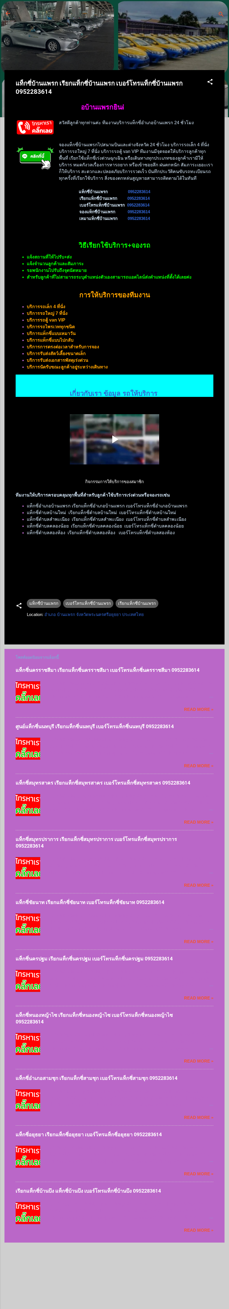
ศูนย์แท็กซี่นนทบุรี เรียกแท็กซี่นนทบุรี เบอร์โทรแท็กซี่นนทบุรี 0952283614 (95, 726)
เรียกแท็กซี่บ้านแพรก (137, 603)
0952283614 (139, 191)
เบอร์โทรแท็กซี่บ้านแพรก (88, 603)
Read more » (198, 709)
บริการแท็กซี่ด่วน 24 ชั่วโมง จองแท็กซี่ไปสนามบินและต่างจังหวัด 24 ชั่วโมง (101, 16)
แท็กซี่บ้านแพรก (43, 603)
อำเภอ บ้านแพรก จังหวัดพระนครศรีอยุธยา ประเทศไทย (94, 614)
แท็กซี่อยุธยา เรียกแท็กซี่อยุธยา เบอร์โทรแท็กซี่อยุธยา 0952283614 (89, 1134)
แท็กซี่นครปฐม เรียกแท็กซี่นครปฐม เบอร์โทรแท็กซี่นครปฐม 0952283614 (94, 959)
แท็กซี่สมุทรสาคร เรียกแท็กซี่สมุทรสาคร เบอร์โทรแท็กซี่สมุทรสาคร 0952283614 (103, 783)
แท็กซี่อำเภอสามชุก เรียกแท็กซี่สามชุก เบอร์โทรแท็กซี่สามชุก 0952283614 (96, 1078)
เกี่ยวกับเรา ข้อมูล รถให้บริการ (114, 381)
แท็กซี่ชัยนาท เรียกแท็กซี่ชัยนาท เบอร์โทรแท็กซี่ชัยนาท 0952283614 (90, 902)
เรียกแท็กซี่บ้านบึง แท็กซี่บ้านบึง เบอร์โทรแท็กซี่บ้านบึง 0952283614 (88, 1191)
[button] (210, 82)
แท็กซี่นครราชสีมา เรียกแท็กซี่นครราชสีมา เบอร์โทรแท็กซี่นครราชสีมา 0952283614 (107, 670)
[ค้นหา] (221, 15)
